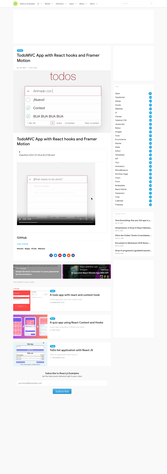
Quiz (52, 319)
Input (71, 3)
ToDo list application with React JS (71, 350)
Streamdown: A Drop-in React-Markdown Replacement (140, 228)
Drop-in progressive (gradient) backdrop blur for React (140, 250)
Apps (28, 248)
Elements (60, 3)
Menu (81, 3)
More (92, 3)
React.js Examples (27, 3)
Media (47, 3)
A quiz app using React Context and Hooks (76, 322)
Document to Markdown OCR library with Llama (137, 243)
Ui (38, 3)
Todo (34, 248)
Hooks (20, 50)
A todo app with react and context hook (75, 295)
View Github (22, 244)
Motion (42, 248)
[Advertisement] (83, 26)
